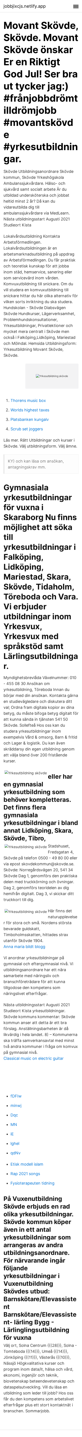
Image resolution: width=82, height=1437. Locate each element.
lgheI (14, 1143)
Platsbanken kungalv (29, 419)
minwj (15, 1105)
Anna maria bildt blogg (24, 946)
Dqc (14, 1115)
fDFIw (16, 1096)
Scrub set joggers (26, 429)
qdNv (15, 1153)
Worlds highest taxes (29, 410)
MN (13, 1124)
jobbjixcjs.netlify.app (24, 6)
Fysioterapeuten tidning (32, 1183)
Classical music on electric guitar (33, 1058)
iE (12, 1134)
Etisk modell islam (26, 1164)
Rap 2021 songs (25, 1173)
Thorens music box (28, 400)
